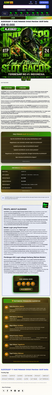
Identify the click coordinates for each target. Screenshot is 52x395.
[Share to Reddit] (18, 390)
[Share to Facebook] (7, 390)
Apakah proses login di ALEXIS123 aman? (26, 146)
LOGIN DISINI (22, 87)
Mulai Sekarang (26, 289)
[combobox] (24, 6)
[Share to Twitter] (3, 390)
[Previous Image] (1, 52)
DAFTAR (39, 18)
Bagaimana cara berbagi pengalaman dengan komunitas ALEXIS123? (26, 153)
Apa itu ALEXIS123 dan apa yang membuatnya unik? (26, 139)
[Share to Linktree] (11, 390)
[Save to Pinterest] (15, 390)
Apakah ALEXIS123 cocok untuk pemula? (26, 150)
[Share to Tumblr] (22, 390)
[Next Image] (51, 52)
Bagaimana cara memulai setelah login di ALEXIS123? (26, 142)
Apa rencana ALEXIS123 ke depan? (26, 157)
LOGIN (13, 18)
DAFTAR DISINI (8, 87)
